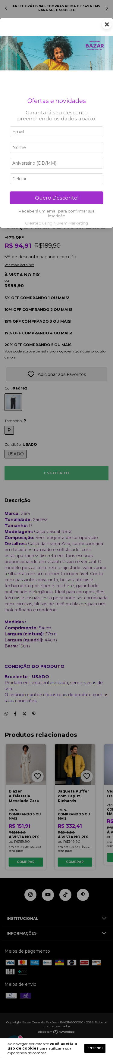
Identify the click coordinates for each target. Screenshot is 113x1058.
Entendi (94, 1048)
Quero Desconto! (56, 198)
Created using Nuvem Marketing (56, 223)
